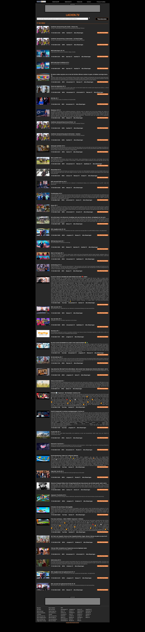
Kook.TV (71, 614)
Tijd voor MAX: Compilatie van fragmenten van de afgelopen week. (69, 548)
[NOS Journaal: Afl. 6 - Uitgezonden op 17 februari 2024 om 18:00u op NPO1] (43, 313)
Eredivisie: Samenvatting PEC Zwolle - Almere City (64, 27)
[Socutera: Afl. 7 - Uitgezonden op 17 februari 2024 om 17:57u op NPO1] (43, 337)
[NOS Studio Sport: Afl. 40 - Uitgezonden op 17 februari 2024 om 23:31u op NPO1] (43, 56)
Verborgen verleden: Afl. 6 (58, 146)
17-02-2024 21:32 (55, 104)
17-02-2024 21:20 (55, 128)
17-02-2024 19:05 (55, 224)
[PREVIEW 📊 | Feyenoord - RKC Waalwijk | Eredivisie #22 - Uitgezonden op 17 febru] (43, 399)
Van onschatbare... (53, 619)
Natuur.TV (69, 224)
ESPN (63, 33)
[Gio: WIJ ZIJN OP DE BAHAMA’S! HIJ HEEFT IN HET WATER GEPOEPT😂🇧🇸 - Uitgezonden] (43, 349)
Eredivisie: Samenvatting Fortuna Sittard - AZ (63, 122)
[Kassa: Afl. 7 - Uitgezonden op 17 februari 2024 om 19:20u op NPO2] (43, 211)
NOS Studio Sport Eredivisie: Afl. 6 (60, 62)
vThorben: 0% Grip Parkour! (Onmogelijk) (61, 507)
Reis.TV (79, 619)
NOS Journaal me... (41, 616)
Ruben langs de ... (53, 611)
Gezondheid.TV (64, 619)
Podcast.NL (79, 2)
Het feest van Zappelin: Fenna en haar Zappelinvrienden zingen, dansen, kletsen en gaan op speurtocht (79, 536)
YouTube (64, 303)
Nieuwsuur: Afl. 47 (56, 110)
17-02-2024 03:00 (55, 590)
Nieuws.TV (69, 118)
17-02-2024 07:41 (55, 554)
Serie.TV (77, 375)
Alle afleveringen (78, 33)
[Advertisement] (72, 8)
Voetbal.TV (69, 33)
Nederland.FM (55, 2)
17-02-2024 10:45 (55, 467)
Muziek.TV (78, 450)
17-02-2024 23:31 (55, 56)
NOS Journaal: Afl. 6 (56, 307)
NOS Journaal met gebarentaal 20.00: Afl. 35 (63, 584)
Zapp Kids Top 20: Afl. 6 (57, 471)
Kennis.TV (69, 152)
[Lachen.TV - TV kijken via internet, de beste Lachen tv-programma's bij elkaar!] (47, 2)
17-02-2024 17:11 (55, 389)
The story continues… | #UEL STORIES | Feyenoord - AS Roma (67, 519)
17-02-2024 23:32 (55, 33)
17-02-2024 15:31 (55, 438)
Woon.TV (88, 617)
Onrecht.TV (79, 212)
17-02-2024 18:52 (55, 247)
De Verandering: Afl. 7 (57, 357)
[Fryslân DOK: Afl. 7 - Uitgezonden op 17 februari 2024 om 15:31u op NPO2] (43, 438)
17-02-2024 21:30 (55, 118)
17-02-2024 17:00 (55, 407)
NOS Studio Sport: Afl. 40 (57, 50)
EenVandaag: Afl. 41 (56, 265)
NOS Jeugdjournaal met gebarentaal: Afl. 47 (63, 572)
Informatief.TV (81, 92)
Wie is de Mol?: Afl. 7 (56, 158)
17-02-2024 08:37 (55, 501)
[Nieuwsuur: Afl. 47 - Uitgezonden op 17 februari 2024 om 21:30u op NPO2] (43, 116)
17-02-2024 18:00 (55, 303)
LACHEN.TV (72, 15)
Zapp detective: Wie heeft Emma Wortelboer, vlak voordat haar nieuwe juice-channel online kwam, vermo (79, 369)
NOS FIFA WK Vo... (52, 617)
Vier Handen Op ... (52, 613)
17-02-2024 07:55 (55, 542)
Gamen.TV (81, 303)
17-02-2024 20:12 (55, 176)
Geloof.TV (68, 389)
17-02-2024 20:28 (55, 164)
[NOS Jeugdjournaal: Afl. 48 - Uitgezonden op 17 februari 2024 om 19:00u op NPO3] (43, 235)
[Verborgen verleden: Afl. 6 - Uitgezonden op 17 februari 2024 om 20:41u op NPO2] (43, 152)
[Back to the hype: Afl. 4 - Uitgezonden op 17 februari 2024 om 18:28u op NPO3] (43, 259)
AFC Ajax (39, 609)
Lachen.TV (71, 616)
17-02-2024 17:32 (55, 363)
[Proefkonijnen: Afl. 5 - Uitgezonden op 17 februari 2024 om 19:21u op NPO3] (43, 199)
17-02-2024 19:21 (55, 200)
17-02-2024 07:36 (55, 566)
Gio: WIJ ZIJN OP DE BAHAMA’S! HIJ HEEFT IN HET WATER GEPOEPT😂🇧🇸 (69, 343)
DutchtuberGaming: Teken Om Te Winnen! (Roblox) (64, 455)
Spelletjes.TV (87, 164)
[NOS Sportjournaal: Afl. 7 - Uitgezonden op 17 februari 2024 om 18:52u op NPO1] (43, 247)
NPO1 (63, 56)
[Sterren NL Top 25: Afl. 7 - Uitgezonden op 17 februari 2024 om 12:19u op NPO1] (43, 450)
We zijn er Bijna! (52, 620)
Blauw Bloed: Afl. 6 (56, 170)
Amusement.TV (70, 82)
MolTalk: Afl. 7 (54, 98)
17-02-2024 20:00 (55, 187)
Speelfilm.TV (89, 609)
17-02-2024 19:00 (55, 235)
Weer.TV (87, 616)
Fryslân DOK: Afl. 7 (56, 432)
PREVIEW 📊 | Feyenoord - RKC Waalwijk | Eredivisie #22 (65, 393)
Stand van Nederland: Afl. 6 (58, 86)
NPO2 (63, 92)
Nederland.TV (68, 2)
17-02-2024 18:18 (55, 271)
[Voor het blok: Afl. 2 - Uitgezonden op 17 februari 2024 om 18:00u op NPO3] (43, 325)
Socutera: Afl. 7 (55, 331)
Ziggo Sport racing (41, 620)
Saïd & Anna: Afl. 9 (56, 560)
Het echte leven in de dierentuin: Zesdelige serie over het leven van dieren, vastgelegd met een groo (78, 217)
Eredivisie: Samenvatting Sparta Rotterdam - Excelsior (65, 134)
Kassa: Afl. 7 (54, 205)
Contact (89, 2)
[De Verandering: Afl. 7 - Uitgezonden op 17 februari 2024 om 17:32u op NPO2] (43, 363)
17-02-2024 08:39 (55, 490)
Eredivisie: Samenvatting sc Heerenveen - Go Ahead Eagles (67, 39)
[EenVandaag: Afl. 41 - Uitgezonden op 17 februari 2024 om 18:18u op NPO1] (43, 271)
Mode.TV (71, 619)
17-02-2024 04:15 (55, 578)
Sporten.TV (69, 56)
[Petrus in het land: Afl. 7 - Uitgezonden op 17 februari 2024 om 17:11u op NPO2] (43, 387)
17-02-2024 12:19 (55, 450)
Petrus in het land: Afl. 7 (57, 381)
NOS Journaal (40, 611)
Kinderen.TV (78, 501)
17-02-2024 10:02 (55, 477)
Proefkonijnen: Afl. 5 (56, 193)
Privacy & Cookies (101, 2)
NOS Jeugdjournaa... (41, 617)
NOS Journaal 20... (53, 616)
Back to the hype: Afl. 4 (57, 253)
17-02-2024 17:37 (55, 353)
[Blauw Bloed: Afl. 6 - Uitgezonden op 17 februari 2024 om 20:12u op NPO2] (43, 176)
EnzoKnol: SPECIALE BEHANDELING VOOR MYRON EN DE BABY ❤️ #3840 (69, 277)
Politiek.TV (79, 617)
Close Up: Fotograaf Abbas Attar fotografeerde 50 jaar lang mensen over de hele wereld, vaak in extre (79, 483)
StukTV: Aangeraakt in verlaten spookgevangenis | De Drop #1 (67, 411)
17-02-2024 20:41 (55, 152)
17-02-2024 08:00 (55, 515)
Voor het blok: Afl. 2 (56, 319)
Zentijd (50, 614)
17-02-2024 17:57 (55, 337)
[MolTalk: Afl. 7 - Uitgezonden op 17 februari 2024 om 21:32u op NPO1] (43, 104)
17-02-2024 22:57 (55, 68)
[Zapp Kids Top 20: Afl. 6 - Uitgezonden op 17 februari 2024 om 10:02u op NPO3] (43, 477)
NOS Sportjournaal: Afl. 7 (57, 241)
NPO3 (63, 200)
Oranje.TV (83, 176)
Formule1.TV (63, 614)
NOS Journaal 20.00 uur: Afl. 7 (59, 181)
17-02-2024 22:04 (55, 82)
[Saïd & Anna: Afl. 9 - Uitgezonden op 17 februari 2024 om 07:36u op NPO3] (43, 566)
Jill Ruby (39, 614)
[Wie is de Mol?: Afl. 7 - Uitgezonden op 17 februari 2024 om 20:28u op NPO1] (43, 164)
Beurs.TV (63, 611)
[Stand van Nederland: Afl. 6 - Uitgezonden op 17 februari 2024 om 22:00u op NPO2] (43, 92)
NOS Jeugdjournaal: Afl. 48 (58, 229)
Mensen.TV (79, 82)
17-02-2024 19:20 (55, 212)
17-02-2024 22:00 (55, 92)
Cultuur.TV (69, 176)
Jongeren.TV (69, 235)
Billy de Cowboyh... (41, 613)
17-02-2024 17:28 (55, 375)
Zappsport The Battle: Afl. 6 (58, 495)
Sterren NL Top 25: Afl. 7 (57, 444)
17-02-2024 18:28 (55, 259)
